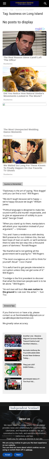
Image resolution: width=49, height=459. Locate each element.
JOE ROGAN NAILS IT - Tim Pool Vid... (31, 380)
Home (5, 10)
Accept (7, 455)
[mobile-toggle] (4, 3)
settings (29, 450)
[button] (45, 3)
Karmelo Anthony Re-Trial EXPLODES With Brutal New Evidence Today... (31, 353)
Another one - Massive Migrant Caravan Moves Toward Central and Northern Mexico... (33, 339)
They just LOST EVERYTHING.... (29, 365)
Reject (18, 455)
